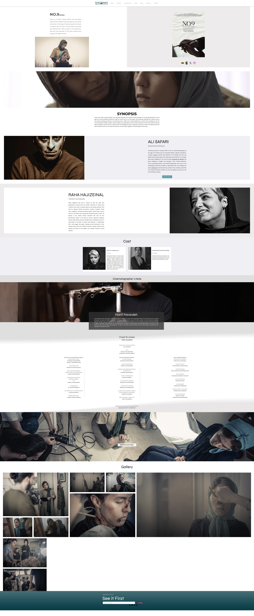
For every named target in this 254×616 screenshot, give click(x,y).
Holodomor (154, 167)
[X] (190, 63)
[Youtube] (129, 605)
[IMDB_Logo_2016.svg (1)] (182, 63)
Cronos (155, 155)
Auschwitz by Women (178, 159)
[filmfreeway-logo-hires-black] (186, 63)
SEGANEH (105, 594)
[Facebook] (134, 605)
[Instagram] (194, 63)
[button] (119, 3)
